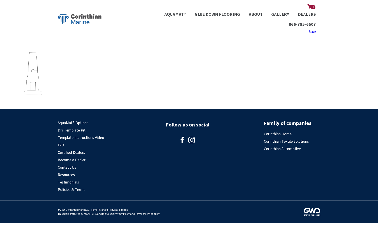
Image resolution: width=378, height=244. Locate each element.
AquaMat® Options (73, 123)
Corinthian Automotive (282, 149)
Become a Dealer (72, 160)
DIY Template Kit (72, 130)
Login (312, 31)
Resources (66, 175)
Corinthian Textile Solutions (286, 141)
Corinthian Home (278, 134)
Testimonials (68, 182)
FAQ (61, 145)
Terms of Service (144, 214)
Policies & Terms (71, 189)
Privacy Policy (122, 214)
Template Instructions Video (81, 137)
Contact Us (67, 167)
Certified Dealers (71, 152)
